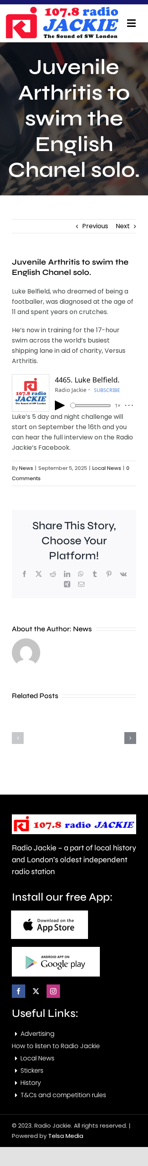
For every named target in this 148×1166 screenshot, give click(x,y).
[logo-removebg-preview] (74, 817)
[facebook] (18, 991)
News (26, 468)
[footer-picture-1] (49, 913)
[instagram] (53, 991)
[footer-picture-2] (56, 949)
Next (123, 226)
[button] (18, 738)
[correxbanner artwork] (62, 9)
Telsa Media (65, 1136)
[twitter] (36, 991)
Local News (106, 468)
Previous (95, 226)
